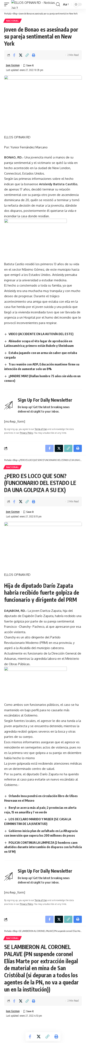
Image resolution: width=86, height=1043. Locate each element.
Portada (7, 13)
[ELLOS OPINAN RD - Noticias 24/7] (33, 4)
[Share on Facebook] (14, 55)
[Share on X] (21, 55)
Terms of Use (41, 429)
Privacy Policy (26, 432)
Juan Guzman (13, 65)
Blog (15, 13)
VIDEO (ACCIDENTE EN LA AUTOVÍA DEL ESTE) (41, 334)
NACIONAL (12, 20)
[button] (7, 4)
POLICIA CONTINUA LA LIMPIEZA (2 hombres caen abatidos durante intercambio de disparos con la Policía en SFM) (43, 847)
